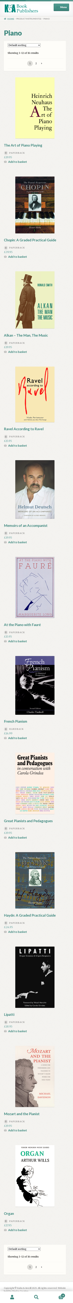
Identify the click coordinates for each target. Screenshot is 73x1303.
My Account (12, 1297)
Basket (56, 1294)
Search (36, 1297)
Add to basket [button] (17, 161)
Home (10, 18)
